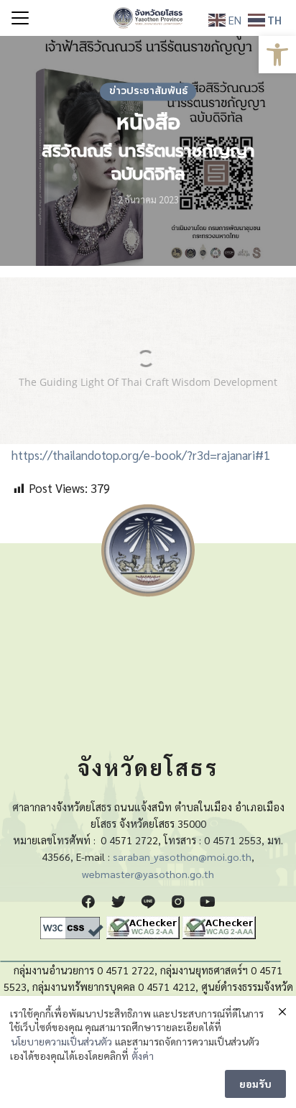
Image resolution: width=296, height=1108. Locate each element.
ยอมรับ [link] (255, 1083)
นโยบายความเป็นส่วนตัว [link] (61, 1041)
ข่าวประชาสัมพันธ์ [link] (148, 90)
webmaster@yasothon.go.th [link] (148, 873)
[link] (277, 54)
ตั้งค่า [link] (142, 1055)
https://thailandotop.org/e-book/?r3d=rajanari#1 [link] (140, 455)
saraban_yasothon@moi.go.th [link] (182, 856)
